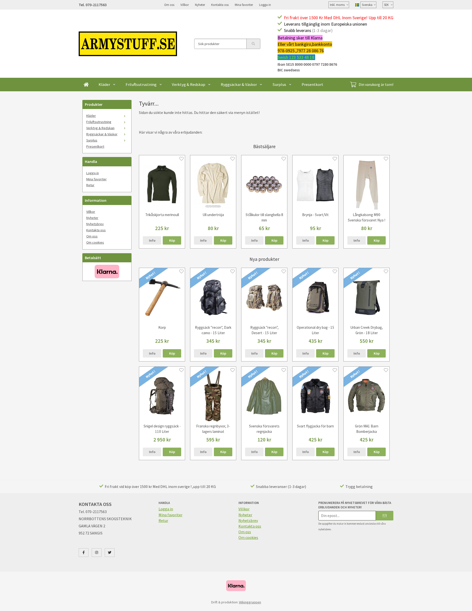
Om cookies (95, 242)
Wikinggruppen (250, 602)
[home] (86, 84)
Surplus (279, 84)
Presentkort (312, 84)
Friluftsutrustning (141, 84)
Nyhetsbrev (95, 224)
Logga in (265, 5)
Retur (90, 185)
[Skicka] (384, 515)
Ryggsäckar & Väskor (239, 84)
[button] (172, 240)
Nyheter (200, 5)
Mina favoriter (244, 5)
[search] (253, 44)
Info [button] (152, 240)
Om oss (169, 5)
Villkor (184, 5)
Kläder (104, 84)
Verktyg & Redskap (188, 84)
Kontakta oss (220, 5)
